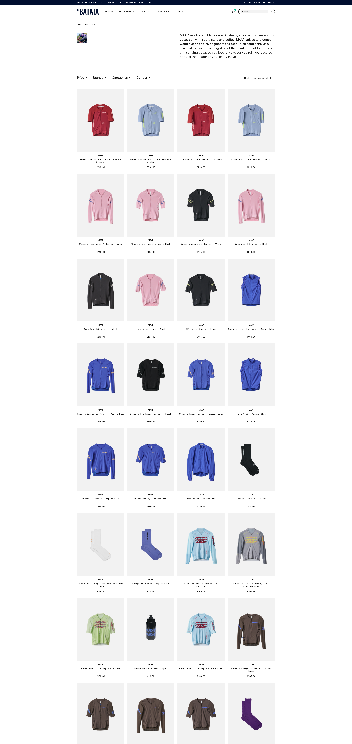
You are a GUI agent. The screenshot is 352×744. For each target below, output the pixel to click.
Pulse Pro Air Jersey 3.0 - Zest (100, 668)
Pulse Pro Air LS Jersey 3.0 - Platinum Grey (251, 585)
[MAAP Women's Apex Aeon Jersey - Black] (201, 205)
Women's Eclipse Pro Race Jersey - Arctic (151, 160)
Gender (142, 77)
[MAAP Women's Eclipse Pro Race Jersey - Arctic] (150, 120)
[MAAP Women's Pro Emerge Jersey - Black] (150, 374)
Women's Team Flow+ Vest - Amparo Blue (251, 329)
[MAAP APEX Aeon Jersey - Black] (201, 290)
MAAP (100, 155)
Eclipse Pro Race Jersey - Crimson (201, 159)
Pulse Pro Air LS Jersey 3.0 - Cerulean (201, 585)
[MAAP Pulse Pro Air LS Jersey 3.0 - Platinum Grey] (251, 544)
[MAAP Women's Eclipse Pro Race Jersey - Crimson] (100, 120)
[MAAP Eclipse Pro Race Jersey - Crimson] (201, 120)
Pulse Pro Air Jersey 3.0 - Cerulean (201, 668)
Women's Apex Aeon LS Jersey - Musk (100, 244)
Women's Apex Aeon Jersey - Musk (150, 244)
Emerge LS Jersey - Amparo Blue (100, 498)
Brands (98, 77)
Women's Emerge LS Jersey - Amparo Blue (100, 413)
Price (80, 77)
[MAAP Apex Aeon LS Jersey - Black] (100, 290)
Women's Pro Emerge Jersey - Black (150, 413)
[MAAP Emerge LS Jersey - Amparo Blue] (100, 459)
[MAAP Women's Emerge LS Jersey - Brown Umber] (251, 629)
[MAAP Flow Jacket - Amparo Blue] (201, 459)
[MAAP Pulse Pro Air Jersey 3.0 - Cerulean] (201, 629)
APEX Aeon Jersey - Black (201, 329)
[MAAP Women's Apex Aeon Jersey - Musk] (150, 205)
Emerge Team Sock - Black (251, 498)
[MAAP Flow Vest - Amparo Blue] (251, 374)
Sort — (248, 78)
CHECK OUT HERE (145, 2)
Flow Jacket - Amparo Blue (201, 498)
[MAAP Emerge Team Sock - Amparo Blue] (150, 544)
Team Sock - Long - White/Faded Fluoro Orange (100, 585)
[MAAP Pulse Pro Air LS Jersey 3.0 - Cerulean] (201, 544)
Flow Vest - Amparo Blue (251, 413)
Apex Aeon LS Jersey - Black (101, 329)
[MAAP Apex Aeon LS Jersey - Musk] (251, 205)
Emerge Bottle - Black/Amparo (151, 668)
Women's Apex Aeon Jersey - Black (201, 244)
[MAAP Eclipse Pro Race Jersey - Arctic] (251, 120)
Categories (120, 77)
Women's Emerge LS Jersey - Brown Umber (251, 669)
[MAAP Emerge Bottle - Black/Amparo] (150, 629)
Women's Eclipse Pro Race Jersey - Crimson (100, 160)
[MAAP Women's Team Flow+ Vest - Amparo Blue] (251, 290)
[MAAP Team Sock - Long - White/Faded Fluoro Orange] (100, 544)
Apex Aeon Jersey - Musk (150, 329)
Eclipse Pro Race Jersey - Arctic (251, 159)
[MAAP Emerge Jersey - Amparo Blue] (150, 459)
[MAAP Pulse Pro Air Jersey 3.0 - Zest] (100, 629)
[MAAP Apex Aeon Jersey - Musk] (150, 290)
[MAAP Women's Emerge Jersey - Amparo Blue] (201, 374)
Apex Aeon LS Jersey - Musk (251, 244)
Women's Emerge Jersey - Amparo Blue (201, 413)
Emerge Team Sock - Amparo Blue (150, 583)
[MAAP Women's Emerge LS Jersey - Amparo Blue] (100, 374)
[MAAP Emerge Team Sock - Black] (251, 459)
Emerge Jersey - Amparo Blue (151, 498)
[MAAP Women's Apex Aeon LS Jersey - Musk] (100, 205)
